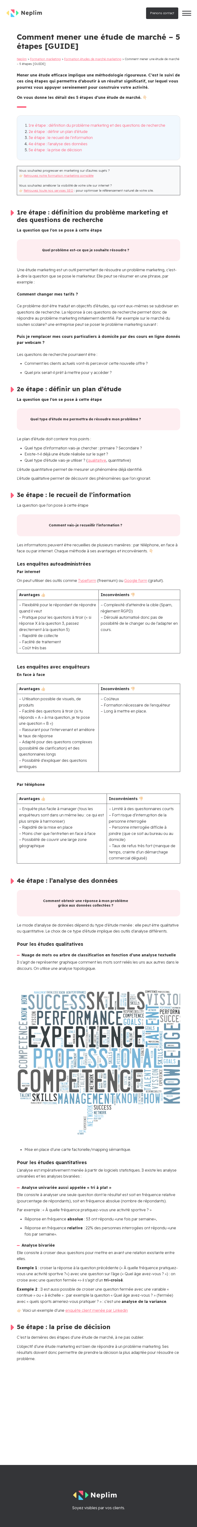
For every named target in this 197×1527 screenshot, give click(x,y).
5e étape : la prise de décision (55, 149)
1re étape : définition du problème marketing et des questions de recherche (97, 125)
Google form (135, 580)
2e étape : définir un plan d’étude (58, 131)
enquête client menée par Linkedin (96, 1310)
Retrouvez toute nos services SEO (48, 190)
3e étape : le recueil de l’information (61, 137)
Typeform (87, 580)
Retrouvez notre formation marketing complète (58, 175)
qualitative (97, 460)
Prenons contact (162, 13)
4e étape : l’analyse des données (58, 143)
